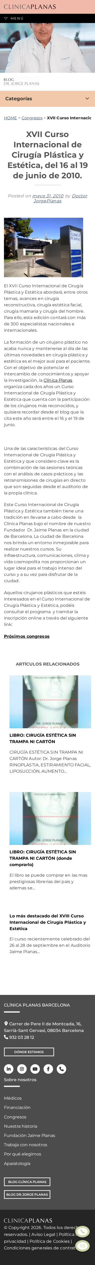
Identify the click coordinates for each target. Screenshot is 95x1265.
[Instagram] (22, 1069)
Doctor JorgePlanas (60, 198)
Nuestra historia (20, 1126)
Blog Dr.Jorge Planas (27, 1194)
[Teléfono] (61, 1069)
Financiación (17, 1107)
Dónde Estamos (29, 1052)
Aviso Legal (43, 1234)
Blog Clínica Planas (27, 1182)
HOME (10, 117)
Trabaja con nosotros (25, 1144)
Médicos (13, 1098)
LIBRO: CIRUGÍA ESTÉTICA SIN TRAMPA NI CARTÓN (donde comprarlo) (43, 858)
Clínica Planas (58, 380)
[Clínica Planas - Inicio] (30, 6)
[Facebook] (48, 1069)
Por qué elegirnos (22, 1154)
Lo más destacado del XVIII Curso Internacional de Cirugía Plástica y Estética (48, 922)
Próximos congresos (27, 636)
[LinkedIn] (8, 1069)
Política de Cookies (50, 1241)
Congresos (32, 117)
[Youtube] (35, 1069)
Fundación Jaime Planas (29, 1135)
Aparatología (17, 1163)
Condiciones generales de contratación (45, 1247)
